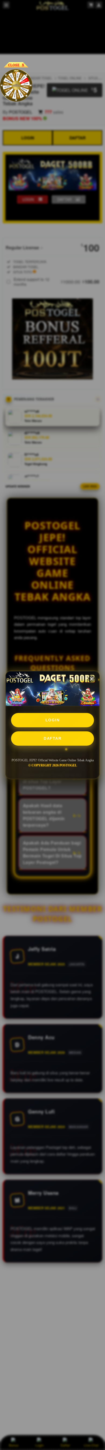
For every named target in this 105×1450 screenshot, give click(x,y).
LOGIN (53, 720)
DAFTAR (52, 738)
